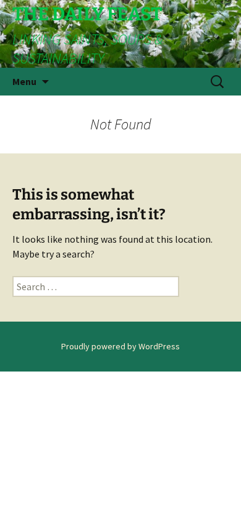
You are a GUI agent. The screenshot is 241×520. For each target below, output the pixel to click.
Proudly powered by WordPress (120, 346)
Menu (24, 81)
